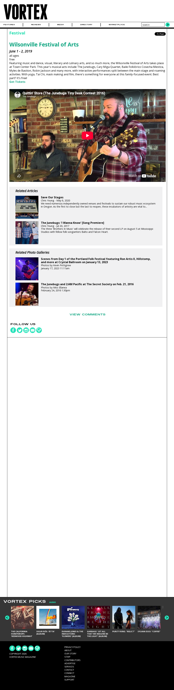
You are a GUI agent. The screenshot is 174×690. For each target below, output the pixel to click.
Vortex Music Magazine (22, 656)
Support (69, 679)
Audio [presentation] (52, 602)
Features (9, 25)
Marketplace (117, 25)
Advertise (69, 663)
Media (60, 25)
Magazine (69, 676)
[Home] (25, 20)
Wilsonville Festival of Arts (44, 44)
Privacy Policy (72, 647)
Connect (69, 673)
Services (69, 666)
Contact (69, 669)
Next (167, 618)
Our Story (70, 653)
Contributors (72, 660)
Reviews (36, 25)
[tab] (51, 602)
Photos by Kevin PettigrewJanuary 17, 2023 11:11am (96, 263)
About (68, 650)
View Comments (87, 314)
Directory (86, 25)
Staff (67, 656)
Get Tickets (17, 82)
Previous (7, 618)
